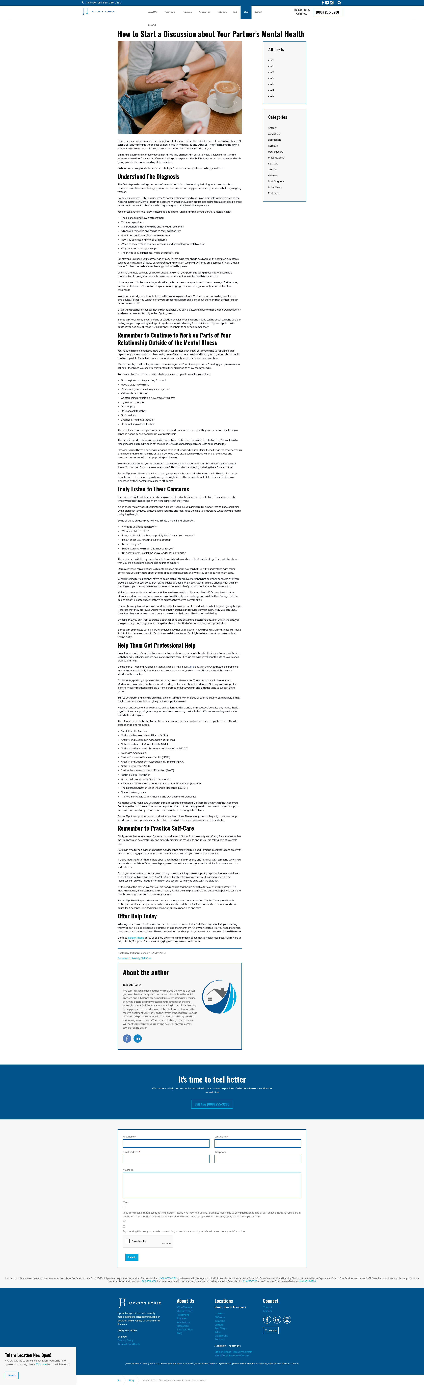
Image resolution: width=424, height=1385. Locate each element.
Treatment (169, 12)
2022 (271, 83)
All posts (276, 49)
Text (125, 1202)
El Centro (219, 1317)
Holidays (273, 145)
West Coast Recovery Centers (231, 1355)
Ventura (218, 1324)
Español (152, 25)
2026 (271, 60)
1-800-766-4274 (168, 1278)
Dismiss (12, 1375)
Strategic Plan (185, 1329)
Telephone (220, 1152)
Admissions (204, 12)
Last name (221, 1136)
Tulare (217, 1332)
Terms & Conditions (129, 1344)
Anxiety (135, 958)
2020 (271, 95)
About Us (152, 12)
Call (125, 1221)
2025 (271, 66)
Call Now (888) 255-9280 (212, 1104)
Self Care (146, 958)
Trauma (272, 169)
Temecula (219, 1320)
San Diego (220, 1328)
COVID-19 (274, 133)
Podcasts (273, 193)
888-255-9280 (112, 2)
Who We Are (184, 1307)
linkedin (137, 1038)
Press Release (276, 157)
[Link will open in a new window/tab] (323, 3)
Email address (131, 1152)
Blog (246, 12)
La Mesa (219, 1313)
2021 (271, 89)
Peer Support (275, 151)
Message (128, 1169)
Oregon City (221, 1335)
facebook (127, 1038)
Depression (124, 958)
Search (273, 1330)
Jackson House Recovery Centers (233, 1351)
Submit (132, 1257)
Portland (219, 1339)
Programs (187, 12)
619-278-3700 (250, 1281)
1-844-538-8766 (307, 1281)
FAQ (235, 12)
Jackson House (98, 11)
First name (129, 1136)
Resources (183, 1325)
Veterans (273, 175)
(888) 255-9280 (327, 12)
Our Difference (185, 1311)
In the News (275, 187)
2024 (271, 71)
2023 (271, 77)
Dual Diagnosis (276, 181)
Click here (41, 1364)
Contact (258, 12)
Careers (267, 1311)
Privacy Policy (125, 1340)
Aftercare (222, 12)
